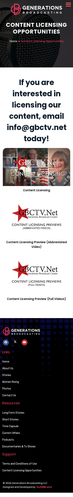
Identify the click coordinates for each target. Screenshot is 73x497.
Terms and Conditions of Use (19, 463)
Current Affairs (11, 433)
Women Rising (10, 381)
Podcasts (8, 439)
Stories (6, 375)
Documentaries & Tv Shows (19, 446)
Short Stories (10, 419)
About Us (7, 368)
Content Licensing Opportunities (22, 470)
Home (13, 41)
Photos (6, 388)
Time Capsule (10, 426)
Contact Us (9, 395)
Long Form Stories (13, 412)
